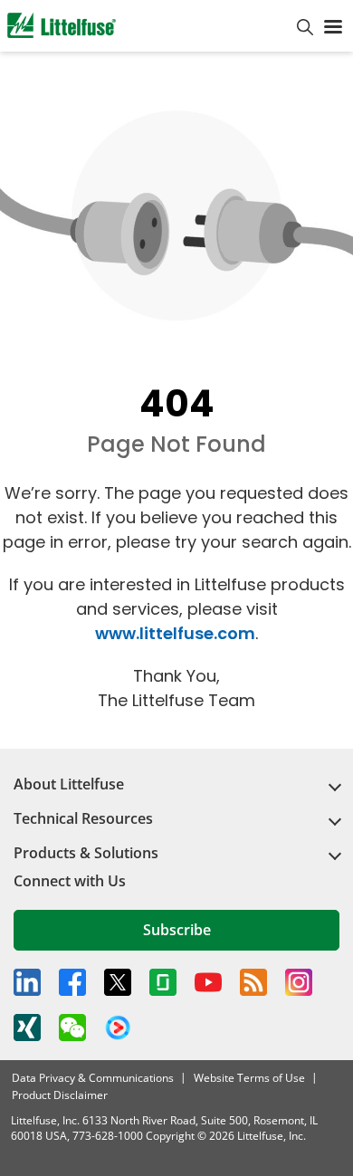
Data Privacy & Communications (93, 1077)
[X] (117, 982)
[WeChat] (72, 1027)
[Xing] (27, 1027)
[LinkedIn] (27, 982)
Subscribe (177, 930)
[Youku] (117, 1028)
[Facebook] (72, 982)
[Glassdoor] (162, 982)
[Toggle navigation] (333, 25)
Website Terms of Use (249, 1077)
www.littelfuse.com (175, 633)
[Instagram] (298, 982)
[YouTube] (208, 982)
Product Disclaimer (60, 1095)
